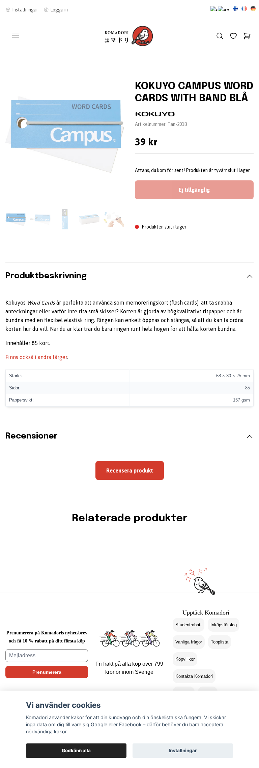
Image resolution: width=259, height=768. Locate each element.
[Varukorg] (247, 36)
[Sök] (220, 36)
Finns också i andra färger (36, 357)
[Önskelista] (233, 36)
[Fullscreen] (64, 134)
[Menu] (15, 36)
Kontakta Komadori (194, 676)
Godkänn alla (76, 750)
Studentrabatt (188, 624)
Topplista (219, 641)
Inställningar (183, 750)
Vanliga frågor (188, 641)
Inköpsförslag (223, 624)
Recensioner (31, 436)
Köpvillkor (185, 659)
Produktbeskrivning (46, 276)
